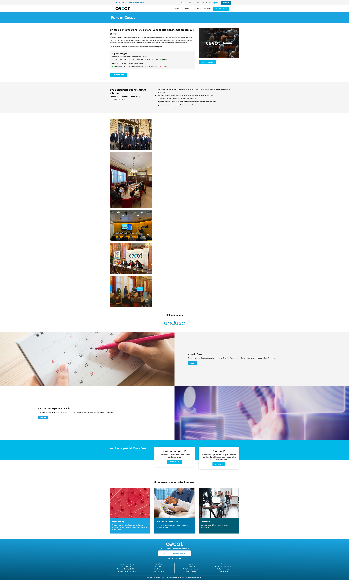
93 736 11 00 (127, 566)
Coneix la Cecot (223, 571)
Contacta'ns (174, 462)
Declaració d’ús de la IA (195, 578)
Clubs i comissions (223, 569)
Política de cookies (175, 578)
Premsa (189, 3)
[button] (178, 9)
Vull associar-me (190, 571)
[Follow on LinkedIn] (169, 558)
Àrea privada (191, 566)
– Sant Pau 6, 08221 (126, 569)
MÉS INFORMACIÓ (118, 75)
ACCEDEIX (43, 417)
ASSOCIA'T (218, 464)
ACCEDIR (192, 363)
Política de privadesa (162, 578)
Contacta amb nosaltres (126, 564)
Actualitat (158, 564)
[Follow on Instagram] (176, 558)
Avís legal (184, 578)
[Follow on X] (172, 558)
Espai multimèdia (206, 3)
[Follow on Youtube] (179, 558)
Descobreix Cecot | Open (223, 566)
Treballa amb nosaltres (190, 569)
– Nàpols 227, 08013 (126, 571)
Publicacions (158, 569)
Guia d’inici (222, 564)
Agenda (215, 3)
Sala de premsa (158, 566)
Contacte (196, 3)
